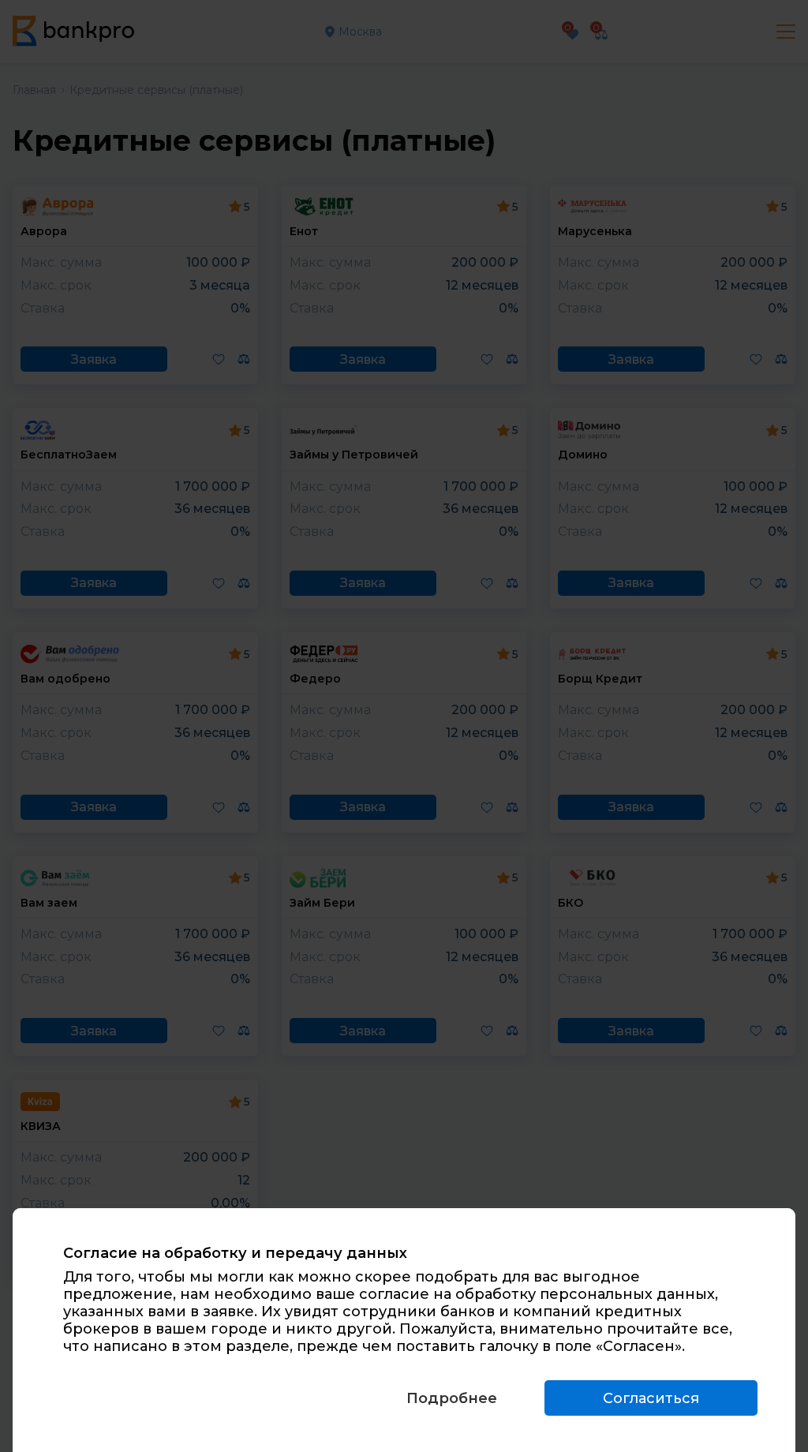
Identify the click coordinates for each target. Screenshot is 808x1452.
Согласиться (651, 1398)
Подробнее (451, 1398)
